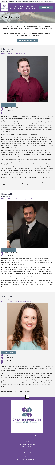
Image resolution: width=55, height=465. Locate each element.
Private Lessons (30, 6)
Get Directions (27, 449)
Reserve (12, 8)
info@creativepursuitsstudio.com (29, 459)
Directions (21, 8)
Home (15, 6)
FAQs (28, 8)
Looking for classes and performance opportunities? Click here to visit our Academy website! (27, 1)
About (21, 6)
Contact (34, 8)
